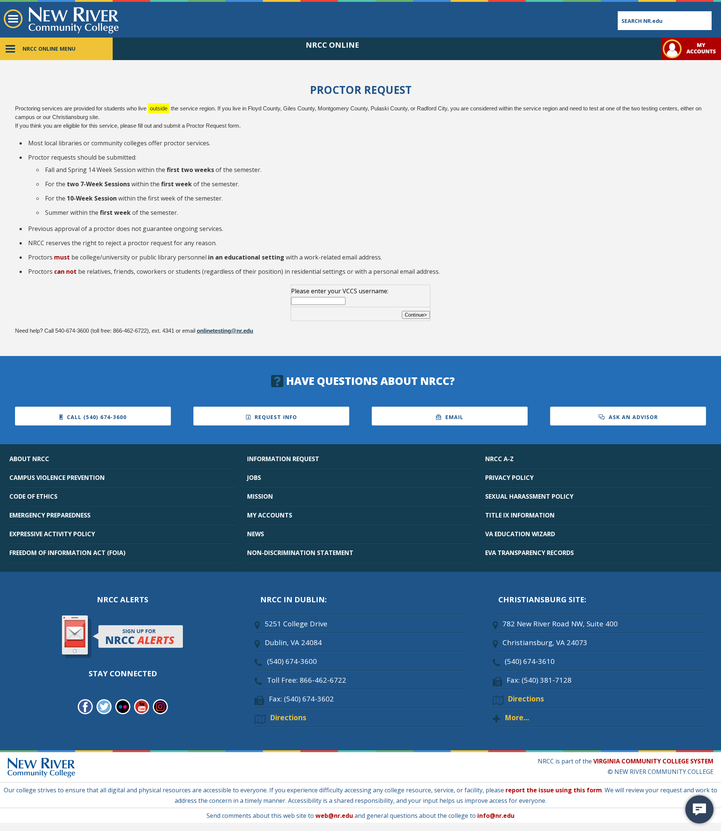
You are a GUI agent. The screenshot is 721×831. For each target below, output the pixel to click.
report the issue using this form (553, 790)
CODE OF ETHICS (33, 496)
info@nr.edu (495, 815)
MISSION (260, 496)
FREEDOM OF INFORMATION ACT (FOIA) (67, 553)
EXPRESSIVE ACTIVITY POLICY (52, 534)
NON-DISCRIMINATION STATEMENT (300, 553)
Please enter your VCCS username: (339, 291)
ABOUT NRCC (29, 459)
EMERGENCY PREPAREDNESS (50, 515)
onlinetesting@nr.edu (225, 330)
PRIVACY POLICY (509, 478)
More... (517, 717)
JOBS (254, 478)
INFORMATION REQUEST (283, 459)
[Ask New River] (699, 809)
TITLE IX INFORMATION (520, 515)
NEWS (255, 534)
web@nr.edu (334, 815)
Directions (288, 717)
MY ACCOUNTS (269, 515)
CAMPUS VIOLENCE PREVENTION (57, 478)
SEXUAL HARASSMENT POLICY (529, 496)
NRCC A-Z (499, 459)
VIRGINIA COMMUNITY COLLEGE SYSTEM (653, 761)
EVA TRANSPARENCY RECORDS (529, 553)
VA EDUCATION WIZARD (520, 534)
